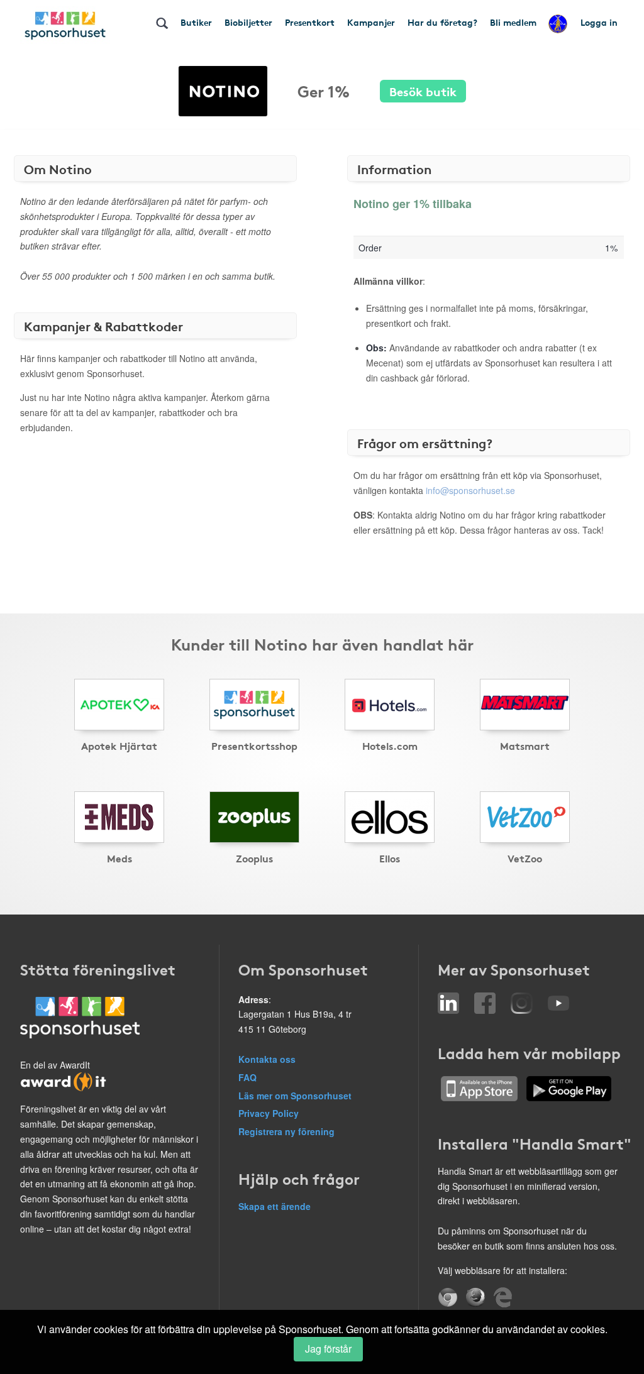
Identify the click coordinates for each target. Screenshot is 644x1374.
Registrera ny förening (286, 1131)
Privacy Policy (268, 1113)
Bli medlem (513, 22)
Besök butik (423, 90)
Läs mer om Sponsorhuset (295, 1095)
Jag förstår (328, 1348)
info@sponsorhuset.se (470, 490)
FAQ (247, 1077)
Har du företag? (442, 22)
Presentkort (310, 22)
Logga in (599, 22)
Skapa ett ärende (274, 1206)
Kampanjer (371, 22)
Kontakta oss (267, 1059)
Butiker (196, 22)
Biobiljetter (248, 22)
